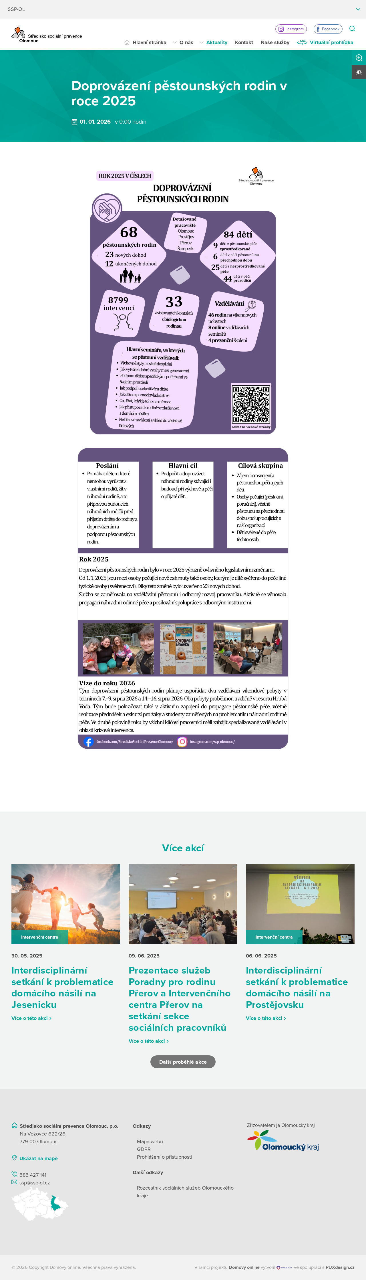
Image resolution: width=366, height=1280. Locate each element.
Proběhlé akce (132, 69)
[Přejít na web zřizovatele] (301, 1140)
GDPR (144, 1149)
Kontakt (244, 42)
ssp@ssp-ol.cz (34, 1183)
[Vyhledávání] (352, 29)
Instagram (295, 29)
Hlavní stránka (149, 42)
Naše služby (275, 42)
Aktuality (216, 42)
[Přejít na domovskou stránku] (46, 34)
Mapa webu (150, 1141)
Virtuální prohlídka (331, 42)
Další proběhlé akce (183, 1062)
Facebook (330, 29)
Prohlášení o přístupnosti (164, 1157)
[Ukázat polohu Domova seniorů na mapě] (65, 1204)
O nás (186, 42)
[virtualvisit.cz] (284, 1267)
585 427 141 (32, 1175)
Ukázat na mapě (38, 1158)
